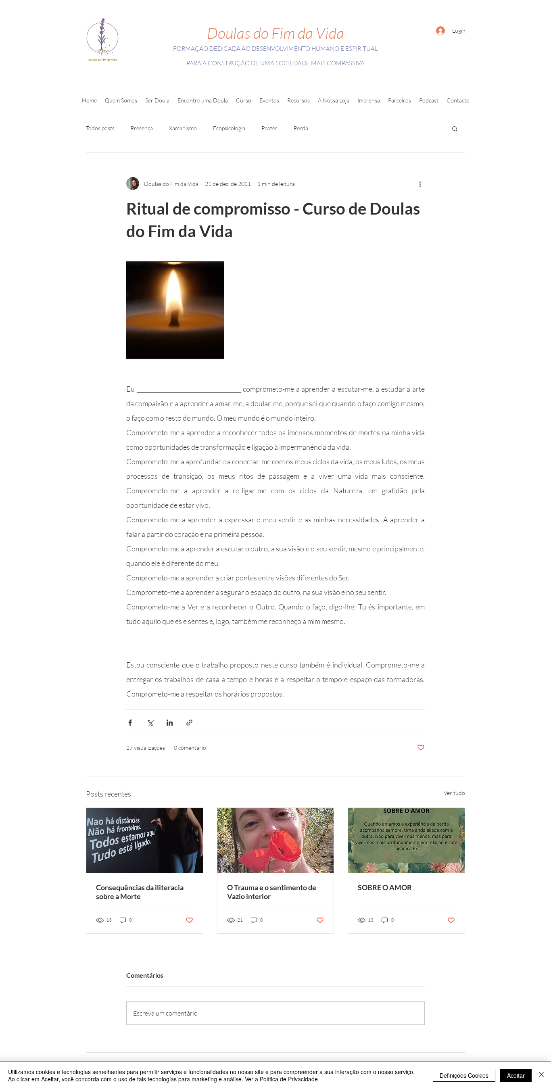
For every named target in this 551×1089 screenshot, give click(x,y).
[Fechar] (541, 1075)
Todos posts (100, 128)
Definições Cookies (464, 1075)
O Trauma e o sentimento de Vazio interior (271, 892)
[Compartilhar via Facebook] (130, 722)
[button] (121, 100)
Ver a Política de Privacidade (281, 1079)
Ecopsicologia (229, 128)
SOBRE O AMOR (385, 887)
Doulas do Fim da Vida (275, 32)
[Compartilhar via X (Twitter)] (150, 722)
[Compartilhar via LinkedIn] (169, 722)
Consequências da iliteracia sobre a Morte (140, 892)
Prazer (269, 128)
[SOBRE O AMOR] (406, 840)
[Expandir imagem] (175, 310)
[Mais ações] (420, 183)
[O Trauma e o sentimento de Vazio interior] (275, 840)
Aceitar (516, 1075)
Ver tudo (454, 792)
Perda (301, 128)
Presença (142, 128)
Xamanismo (183, 128)
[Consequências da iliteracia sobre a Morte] (144, 840)
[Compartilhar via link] (189, 722)
